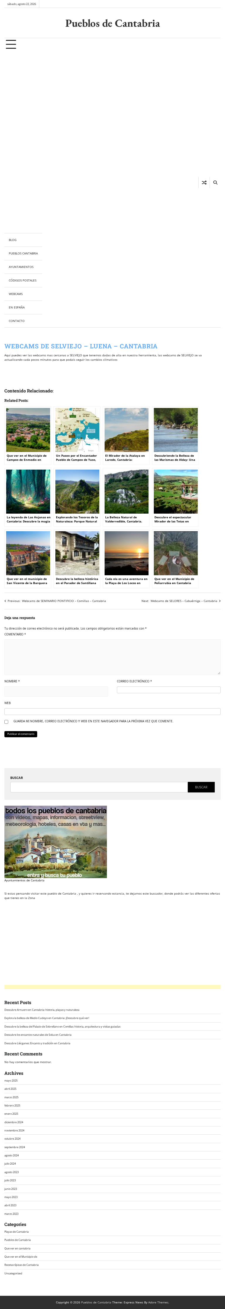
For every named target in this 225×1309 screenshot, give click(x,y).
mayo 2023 (11, 1197)
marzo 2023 (11, 1214)
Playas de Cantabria (16, 1232)
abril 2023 (10, 1205)
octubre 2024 (12, 1139)
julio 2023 (10, 1180)
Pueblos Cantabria (23, 253)
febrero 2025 (12, 1105)
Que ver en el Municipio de (20, 1257)
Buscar (16, 777)
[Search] (215, 182)
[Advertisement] (23, 142)
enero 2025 (11, 1114)
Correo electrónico (134, 681)
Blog (12, 240)
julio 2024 (10, 1163)
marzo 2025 (11, 1097)
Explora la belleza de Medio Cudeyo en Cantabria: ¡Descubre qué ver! (46, 1018)
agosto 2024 (11, 1155)
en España (17, 307)
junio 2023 (10, 1189)
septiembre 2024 (14, 1147)
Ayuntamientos (21, 267)
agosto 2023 (11, 1172)
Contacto (17, 321)
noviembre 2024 (14, 1130)
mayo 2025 (11, 1080)
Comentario (15, 634)
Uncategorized (13, 1273)
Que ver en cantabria (17, 1248)
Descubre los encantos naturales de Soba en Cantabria (37, 1035)
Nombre (12, 681)
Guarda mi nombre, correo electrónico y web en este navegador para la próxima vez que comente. (93, 721)
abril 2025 (10, 1089)
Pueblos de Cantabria (112, 23)
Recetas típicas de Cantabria (21, 1265)
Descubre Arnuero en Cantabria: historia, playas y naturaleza (41, 1010)
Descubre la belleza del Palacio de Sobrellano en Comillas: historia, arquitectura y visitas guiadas (62, 1026)
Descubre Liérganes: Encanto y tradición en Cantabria (37, 1043)
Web (7, 703)
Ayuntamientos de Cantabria (24, 880)
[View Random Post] (204, 182)
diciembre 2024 (13, 1122)
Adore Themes (158, 1302)
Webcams (16, 294)
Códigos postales (22, 280)
